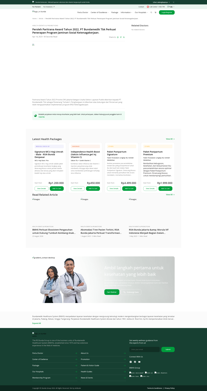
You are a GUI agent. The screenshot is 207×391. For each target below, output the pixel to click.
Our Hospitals (140, 12)
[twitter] (124, 37)
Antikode (78, 388)
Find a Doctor (82, 12)
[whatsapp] (118, 37)
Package (114, 12)
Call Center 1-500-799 (157, 7)
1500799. (41, 117)
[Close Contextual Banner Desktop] (173, 2)
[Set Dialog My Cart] (155, 12)
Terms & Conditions (154, 388)
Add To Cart (57, 188)
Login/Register (167, 12)
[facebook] (121, 37)
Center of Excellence (99, 12)
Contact (141, 7)
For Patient (36, 7)
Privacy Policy (170, 388)
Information (126, 12)
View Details (41, 188)
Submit (168, 349)
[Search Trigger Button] (151, 12)
